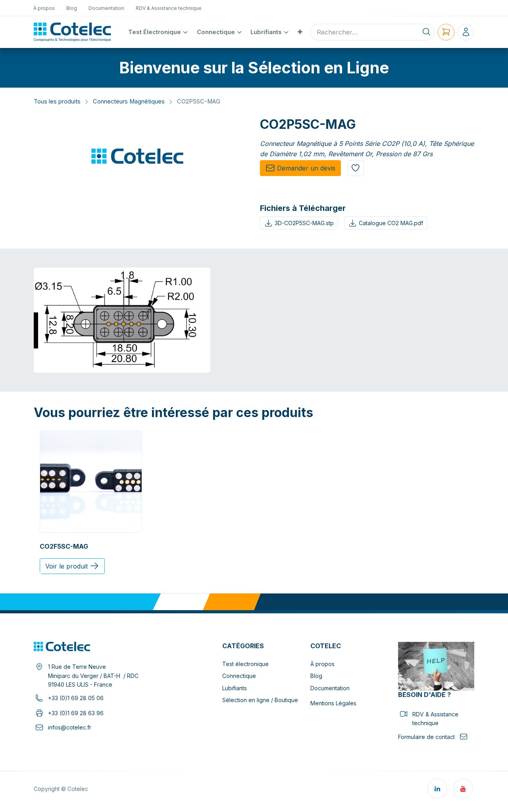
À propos (322, 663)
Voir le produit (66, 566)
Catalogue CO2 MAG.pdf (391, 223)
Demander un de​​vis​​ (306, 168)
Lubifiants (234, 688)
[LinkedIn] (437, 788)
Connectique (239, 675)
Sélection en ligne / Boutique (260, 700)
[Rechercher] (426, 32)
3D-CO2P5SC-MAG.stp (304, 223)
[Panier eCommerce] (446, 32)
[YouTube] (463, 788)
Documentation (330, 688)
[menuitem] (44, 8)
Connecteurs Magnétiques (129, 101)
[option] (254, 502)
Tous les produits (57, 101)
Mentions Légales (333, 703)
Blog (316, 675)
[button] (355, 168)
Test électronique (245, 663)
